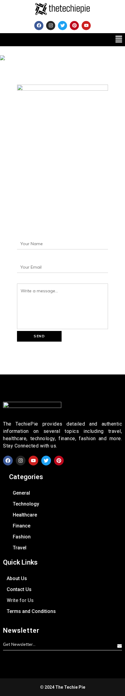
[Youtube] (86, 25)
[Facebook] (38, 25)
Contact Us (19, 589)
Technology (26, 504)
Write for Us (20, 600)
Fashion (22, 537)
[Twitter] (62, 25)
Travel (19, 548)
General (21, 493)
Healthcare (25, 515)
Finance (21, 526)
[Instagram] (50, 25)
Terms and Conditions (31, 611)
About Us (17, 578)
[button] (119, 39)
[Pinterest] (74, 25)
